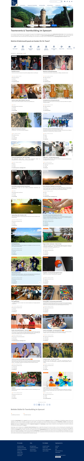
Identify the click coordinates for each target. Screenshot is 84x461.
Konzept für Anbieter (46, 446)
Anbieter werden (45, 447)
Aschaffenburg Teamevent (15, 414)
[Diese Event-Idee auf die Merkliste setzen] (40, 56)
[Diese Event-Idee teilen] (40, 58)
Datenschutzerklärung (59, 450)
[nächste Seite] (47, 405)
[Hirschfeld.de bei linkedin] (60, 457)
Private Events (19, 455)
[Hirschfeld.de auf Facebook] (56, 457)
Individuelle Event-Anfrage (21, 447)
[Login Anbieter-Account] (72, 1)
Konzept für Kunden (20, 446)
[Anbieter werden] (69, 1)
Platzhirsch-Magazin (33, 450)
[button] (74, 48)
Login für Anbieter (46, 450)
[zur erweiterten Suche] (65, 1)
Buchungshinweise (33, 446)
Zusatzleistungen (20, 453)
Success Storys (19, 450)
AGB (56, 449)
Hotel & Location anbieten (47, 449)
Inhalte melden (57, 452)
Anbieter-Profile (19, 452)
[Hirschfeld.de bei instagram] (58, 457)
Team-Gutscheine (33, 449)
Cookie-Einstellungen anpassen (60, 455)
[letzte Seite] (50, 405)
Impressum (57, 446)
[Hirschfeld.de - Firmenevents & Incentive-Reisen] (14, 3)
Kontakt (56, 447)
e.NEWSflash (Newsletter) (34, 447)
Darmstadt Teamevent (27, 414)
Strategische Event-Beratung (21, 449)
